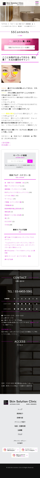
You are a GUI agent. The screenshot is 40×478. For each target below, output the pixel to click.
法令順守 (20, 443)
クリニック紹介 (20, 422)
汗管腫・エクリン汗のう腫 (13, 202)
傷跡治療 (7, 212)
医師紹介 (20, 413)
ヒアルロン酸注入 (10, 195)
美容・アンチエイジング (12, 186)
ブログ (20, 434)
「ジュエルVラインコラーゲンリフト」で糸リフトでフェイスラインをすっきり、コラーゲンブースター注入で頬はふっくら (20, 245)
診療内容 (20, 418)
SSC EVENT (8, 221)
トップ (20, 409)
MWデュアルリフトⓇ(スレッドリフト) (16, 192)
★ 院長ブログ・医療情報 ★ (22, 136)
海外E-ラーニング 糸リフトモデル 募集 (18, 256)
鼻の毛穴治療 (9, 259)
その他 (7, 225)
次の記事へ (5, 145)
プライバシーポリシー (20, 441)
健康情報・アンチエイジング (13, 189)
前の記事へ (6, 142)
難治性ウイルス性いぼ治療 (13, 215)
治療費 (20, 430)
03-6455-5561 (23, 291)
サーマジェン (9, 199)
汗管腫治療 (8, 205)
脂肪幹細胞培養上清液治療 (13, 208)
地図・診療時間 (20, 426)
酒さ (6, 218)
